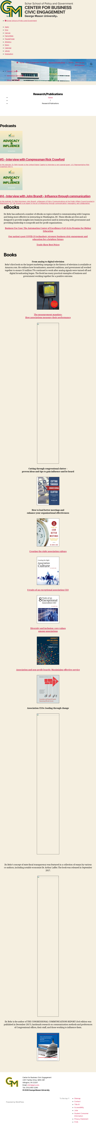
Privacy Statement (81, 1119)
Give (6, 30)
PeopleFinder (10, 39)
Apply (7, 27)
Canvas (7, 33)
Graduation (9, 54)
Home (22, 63)
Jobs (76, 1110)
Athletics (8, 42)
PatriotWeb (9, 36)
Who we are (79, 63)
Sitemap (77, 1098)
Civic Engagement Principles (36, 63)
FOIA (76, 1122)
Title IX (77, 1104)
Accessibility (79, 1107)
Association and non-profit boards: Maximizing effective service (48, 670)
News (7, 45)
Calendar (8, 48)
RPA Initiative (79, 65)
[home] (17, 63)
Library (7, 51)
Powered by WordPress (15, 1102)
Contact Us (11, 71)
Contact (77, 1101)
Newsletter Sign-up (14, 76)
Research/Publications (56, 63)
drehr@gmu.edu (33, 1085)
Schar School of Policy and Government (21, 21)
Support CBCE (12, 80)
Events (71, 63)
